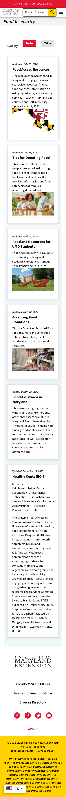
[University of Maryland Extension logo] (11, 12)
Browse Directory (33, 702)
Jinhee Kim (19, 497)
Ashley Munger (21, 505)
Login (33, 728)
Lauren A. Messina (23, 501)
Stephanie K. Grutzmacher (28, 492)
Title (47, 43)
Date (29, 43)
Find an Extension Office (33, 693)
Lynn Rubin (32, 510)
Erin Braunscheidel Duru (27, 488)
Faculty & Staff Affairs (33, 684)
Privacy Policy (45, 750)
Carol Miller (44, 501)
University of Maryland (33, 3)
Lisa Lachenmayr (39, 497)
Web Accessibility (22, 750)
